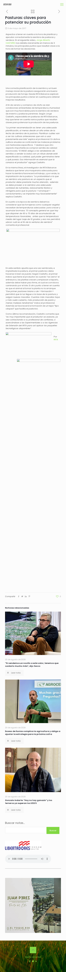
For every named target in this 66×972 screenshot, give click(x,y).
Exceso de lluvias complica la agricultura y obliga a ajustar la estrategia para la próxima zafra (32, 733)
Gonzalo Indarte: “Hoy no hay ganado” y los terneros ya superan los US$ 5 (28, 802)
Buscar (53, 830)
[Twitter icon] (33, 961)
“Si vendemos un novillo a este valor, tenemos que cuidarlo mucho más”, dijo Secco (31, 664)
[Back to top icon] (33, 950)
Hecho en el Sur (33, 957)
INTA (56, 339)
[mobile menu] (61, 4)
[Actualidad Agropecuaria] (7, 4)
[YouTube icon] (36, 961)
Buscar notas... (15, 823)
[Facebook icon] (30, 961)
